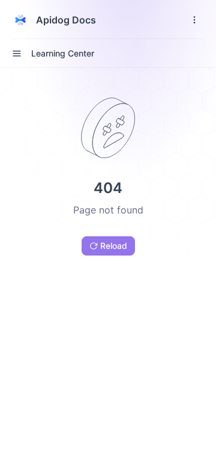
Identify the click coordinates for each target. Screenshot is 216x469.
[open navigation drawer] (194, 19)
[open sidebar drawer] (16, 53)
